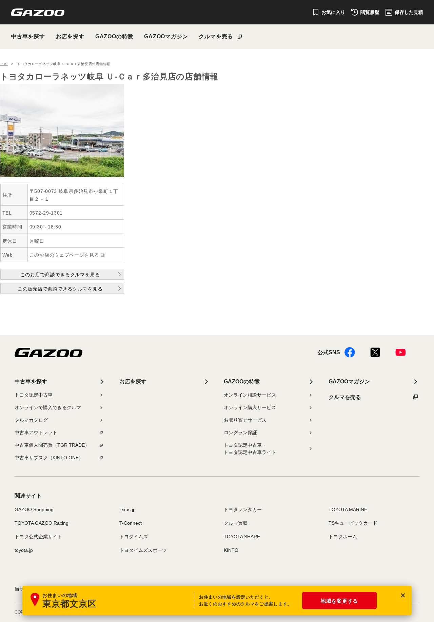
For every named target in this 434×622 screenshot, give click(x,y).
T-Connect (130, 523)
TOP (4, 64)
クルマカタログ (31, 420)
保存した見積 (409, 12)
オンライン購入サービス (250, 407)
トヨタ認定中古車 (34, 395)
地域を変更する (339, 601)
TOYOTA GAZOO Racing (41, 523)
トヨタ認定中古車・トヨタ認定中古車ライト (250, 448)
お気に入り (333, 12)
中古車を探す (28, 36)
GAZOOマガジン (166, 36)
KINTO (231, 550)
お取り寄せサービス (245, 420)
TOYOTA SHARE (242, 536)
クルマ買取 (236, 523)
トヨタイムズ (133, 536)
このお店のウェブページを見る (64, 255)
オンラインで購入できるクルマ (48, 407)
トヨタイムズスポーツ (143, 550)
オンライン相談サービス (250, 395)
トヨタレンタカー (243, 509)
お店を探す (70, 36)
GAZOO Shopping (34, 509)
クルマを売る (216, 36)
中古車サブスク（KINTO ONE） (49, 457)
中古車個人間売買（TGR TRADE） (52, 445)
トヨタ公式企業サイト (38, 536)
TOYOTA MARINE (348, 509)
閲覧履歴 (369, 12)
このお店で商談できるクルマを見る (60, 274)
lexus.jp (127, 509)
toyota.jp (24, 550)
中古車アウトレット (36, 432)
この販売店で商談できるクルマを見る (60, 289)
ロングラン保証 (240, 432)
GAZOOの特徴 (114, 36)
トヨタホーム (343, 536)
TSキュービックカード (353, 523)
